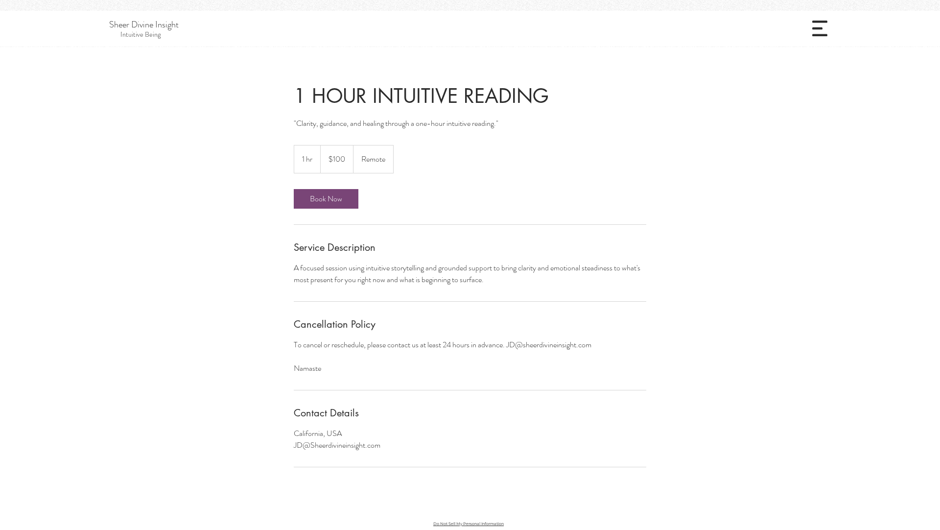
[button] (819, 28)
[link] (326, 199)
